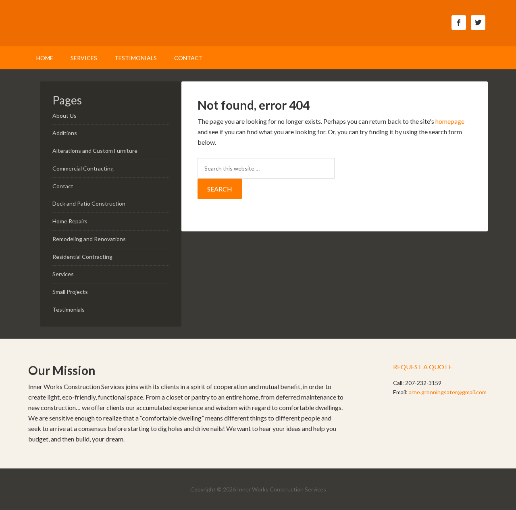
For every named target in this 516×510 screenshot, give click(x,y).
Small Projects (70, 291)
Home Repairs (69, 221)
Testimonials (68, 309)
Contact (62, 186)
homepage (449, 121)
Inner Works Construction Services (96, 28)
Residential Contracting (82, 256)
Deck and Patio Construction (88, 203)
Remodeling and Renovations (89, 238)
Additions (64, 132)
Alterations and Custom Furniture (94, 150)
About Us (64, 115)
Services (63, 274)
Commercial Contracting (83, 168)
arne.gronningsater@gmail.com (448, 392)
